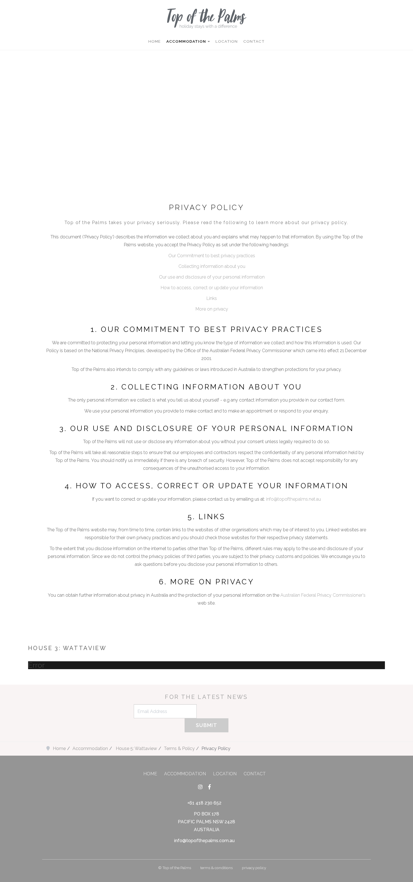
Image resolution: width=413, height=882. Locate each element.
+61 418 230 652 (204, 803)
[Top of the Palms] (206, 18)
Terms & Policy (179, 748)
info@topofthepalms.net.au (293, 499)
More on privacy (212, 309)
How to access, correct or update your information (212, 287)
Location (226, 41)
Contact (254, 41)
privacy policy (254, 867)
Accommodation (186, 41)
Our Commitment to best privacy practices (211, 255)
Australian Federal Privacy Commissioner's (323, 595)
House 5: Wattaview (136, 748)
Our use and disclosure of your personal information (212, 277)
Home (154, 41)
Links (211, 298)
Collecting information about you (211, 266)
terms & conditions (216, 867)
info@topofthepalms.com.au (204, 840)
